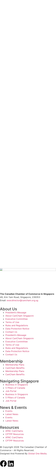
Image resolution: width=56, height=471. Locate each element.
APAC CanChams (14, 431)
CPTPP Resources (14, 434)
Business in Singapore (16, 384)
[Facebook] (3, 463)
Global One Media (37, 453)
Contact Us (11, 332)
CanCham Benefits (14, 368)
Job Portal (10, 391)
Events (8, 411)
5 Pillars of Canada (15, 387)
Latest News (11, 414)
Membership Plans (14, 364)
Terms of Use (12, 322)
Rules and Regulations (16, 325)
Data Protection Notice (17, 328)
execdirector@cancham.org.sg (22, 300)
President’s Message (15, 312)
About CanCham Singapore (19, 315)
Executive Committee (16, 319)
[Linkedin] (10, 463)
